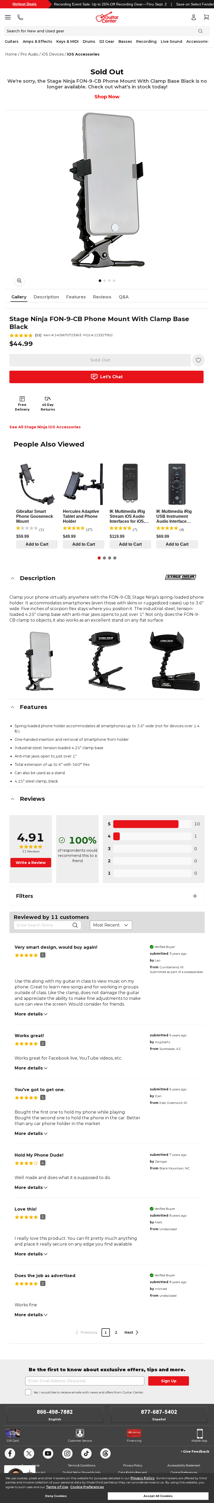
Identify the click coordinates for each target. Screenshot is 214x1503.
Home (11, 54)
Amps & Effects (37, 41)
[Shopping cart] (206, 17)
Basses (125, 41)
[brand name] (180, 577)
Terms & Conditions (81, 1465)
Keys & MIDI (67, 41)
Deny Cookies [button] (56, 1496)
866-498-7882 (55, 1412)
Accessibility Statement (183, 1465)
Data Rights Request (132, 1472)
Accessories (198, 41)
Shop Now (107, 97)
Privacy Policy (142, 1478)
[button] (107, 578)
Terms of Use (57, 1487)
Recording (146, 41)
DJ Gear (106, 41)
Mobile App (199, 1440)
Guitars (12, 41)
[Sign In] (193, 17)
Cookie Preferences (87, 1487)
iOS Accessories (83, 54)
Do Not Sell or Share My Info (81, 1472)
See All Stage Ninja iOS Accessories (45, 427)
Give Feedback (196, 1451)
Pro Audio (29, 54)
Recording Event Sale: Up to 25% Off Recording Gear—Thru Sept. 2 (110, 4)
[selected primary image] (107, 190)
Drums (89, 41)
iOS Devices (53, 54)
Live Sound (171, 41)
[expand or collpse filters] (195, 896)
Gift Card (13, 1440)
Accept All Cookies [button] (158, 1496)
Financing (134, 1440)
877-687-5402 (159, 1412)
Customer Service (80, 1440)
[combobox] (111, 925)
